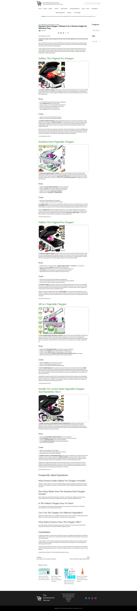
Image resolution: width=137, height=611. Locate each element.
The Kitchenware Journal (51, 3)
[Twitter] (89, 598)
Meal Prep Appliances (51, 24)
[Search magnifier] (99, 3)
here (50, 136)
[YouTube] (95, 598)
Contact (68, 601)
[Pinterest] (61, 33)
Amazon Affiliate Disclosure (68, 596)
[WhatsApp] (65, 33)
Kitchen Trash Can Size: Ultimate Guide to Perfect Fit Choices (44, 578)
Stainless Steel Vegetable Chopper (56, 141)
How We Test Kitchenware (68, 595)
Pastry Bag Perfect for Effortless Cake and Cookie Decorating (69, 582)
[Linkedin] (63, 33)
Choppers (57, 24)
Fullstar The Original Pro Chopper (56, 58)
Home (40, 24)
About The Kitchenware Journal (68, 594)
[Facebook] (58, 33)
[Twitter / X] (68, 33)
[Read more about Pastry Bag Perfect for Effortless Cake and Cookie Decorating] (69, 573)
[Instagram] (92, 598)
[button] (52, 8)
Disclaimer (68, 599)
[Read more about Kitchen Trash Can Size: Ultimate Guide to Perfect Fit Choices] (44, 571)
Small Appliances (44, 24)
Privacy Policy (68, 598)
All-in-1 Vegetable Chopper (53, 304)
